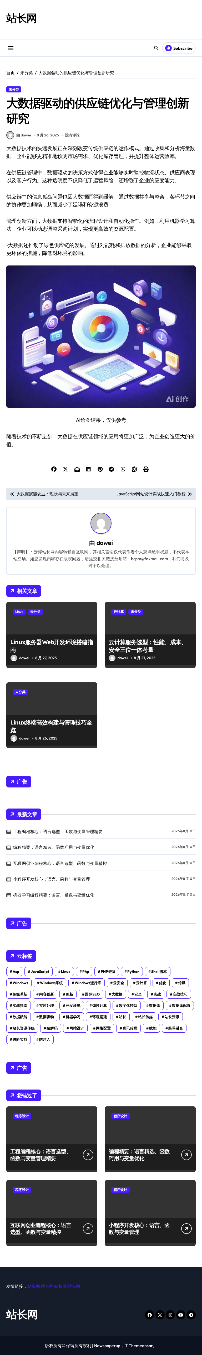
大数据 (117, 994)
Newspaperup (107, 1345)
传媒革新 (20, 994)
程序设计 (22, 1116)
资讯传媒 (130, 1028)
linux (65, 971)
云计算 (119, 611)
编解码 (52, 1028)
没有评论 (72, 135)
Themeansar (141, 1345)
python (133, 971)
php (85, 971)
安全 (138, 994)
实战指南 (20, 1005)
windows (20, 982)
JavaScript (40, 971)
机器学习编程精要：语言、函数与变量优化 (53, 895)
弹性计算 (99, 1005)
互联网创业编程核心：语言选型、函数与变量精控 (60, 863)
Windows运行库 (88, 982)
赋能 (152, 1028)
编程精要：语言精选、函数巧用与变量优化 (53, 847)
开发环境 (73, 1005)
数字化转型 (128, 1005)
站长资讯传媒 (24, 1028)
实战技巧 (180, 994)
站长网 (21, 17)
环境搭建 (99, 1016)
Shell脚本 (159, 971)
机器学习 (73, 1016)
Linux (19, 611)
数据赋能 (20, 1016)
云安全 (118, 982)
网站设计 (76, 1028)
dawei (105, 542)
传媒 (181, 982)
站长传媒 (145, 1016)
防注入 (44, 1039)
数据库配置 (181, 1005)
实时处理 (46, 1005)
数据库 (154, 1005)
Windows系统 (51, 982)
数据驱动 (46, 1016)
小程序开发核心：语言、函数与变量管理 (51, 879)
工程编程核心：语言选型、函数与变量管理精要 (58, 831)
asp (16, 971)
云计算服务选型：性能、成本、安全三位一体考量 (148, 645)
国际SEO (92, 994)
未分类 (14, 89)
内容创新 (46, 994)
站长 (122, 1016)
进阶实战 (20, 1039)
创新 (69, 994)
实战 (157, 994)
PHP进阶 (108, 971)
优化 (162, 982)
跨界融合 (175, 1028)
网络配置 (103, 1028)
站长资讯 (172, 1016)
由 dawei (23, 135)
